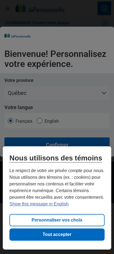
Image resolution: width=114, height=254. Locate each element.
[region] (57, 198)
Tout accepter (57, 234)
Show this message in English (39, 204)
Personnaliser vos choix (57, 220)
